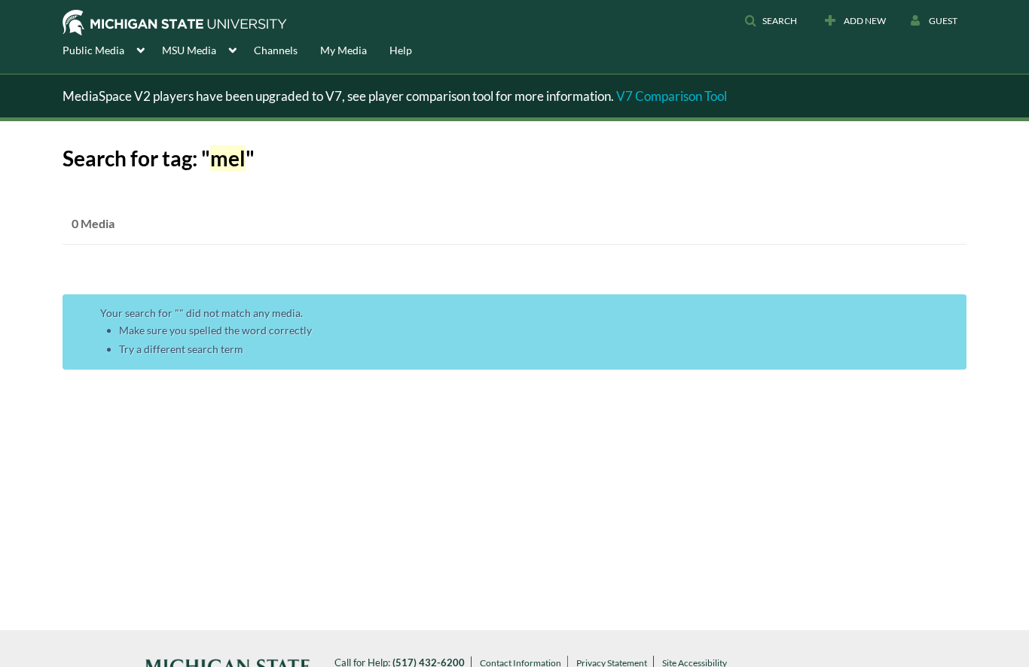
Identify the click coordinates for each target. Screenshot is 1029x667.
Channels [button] (276, 50)
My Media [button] (343, 50)
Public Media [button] (93, 50)
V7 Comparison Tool (671, 96)
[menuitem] (112, 48)
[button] (770, 21)
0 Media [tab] (93, 223)
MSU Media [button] (189, 50)
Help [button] (400, 50)
